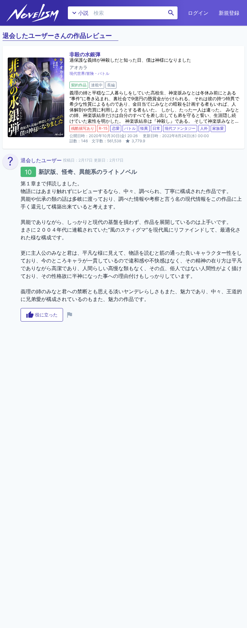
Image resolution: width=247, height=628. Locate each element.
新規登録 (229, 13)
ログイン (198, 13)
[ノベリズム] (32, 13)
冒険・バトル (97, 73)
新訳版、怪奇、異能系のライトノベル (88, 171)
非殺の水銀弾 (84, 54)
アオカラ (78, 67)
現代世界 (77, 73)
